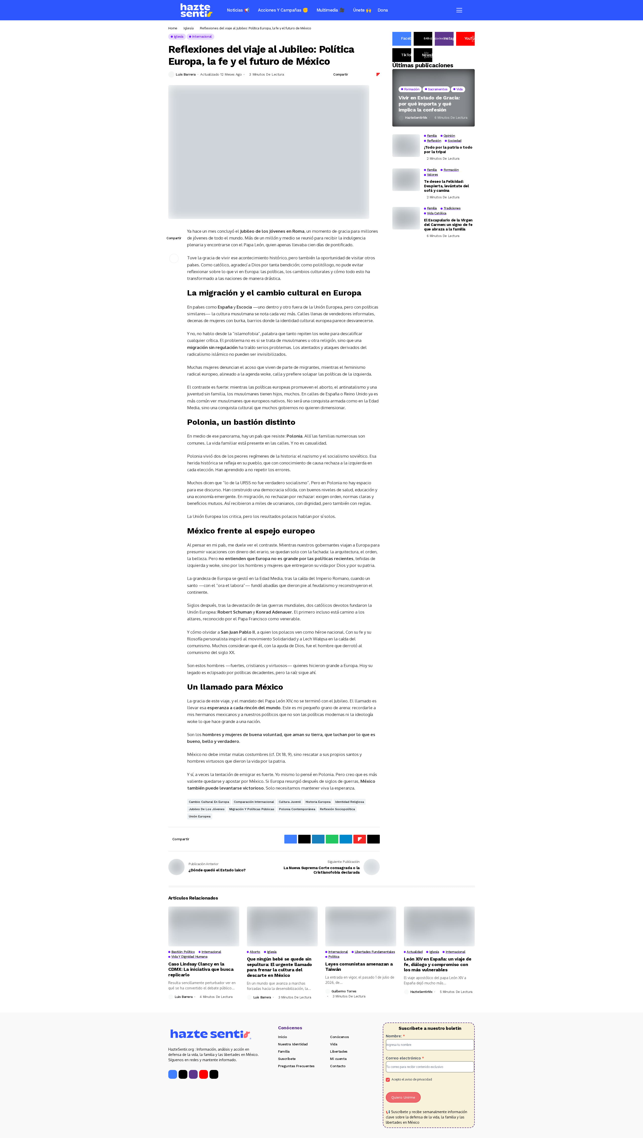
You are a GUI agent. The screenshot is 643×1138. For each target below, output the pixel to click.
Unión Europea (199, 816)
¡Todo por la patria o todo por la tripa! (448, 149)
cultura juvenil (290, 802)
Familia (284, 1051)
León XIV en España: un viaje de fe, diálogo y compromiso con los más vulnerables (437, 964)
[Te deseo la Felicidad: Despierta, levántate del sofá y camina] (406, 179)
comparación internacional (254, 802)
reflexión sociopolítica (337, 809)
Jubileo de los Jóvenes (207, 809)
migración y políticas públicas (251, 809)
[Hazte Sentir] (196, 10)
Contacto (338, 1066)
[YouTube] (203, 1074)
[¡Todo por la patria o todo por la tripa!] (406, 145)
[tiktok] (213, 1074)
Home (172, 28)
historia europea (318, 802)
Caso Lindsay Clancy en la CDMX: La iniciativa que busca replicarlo (201, 969)
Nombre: (395, 1036)
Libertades (338, 1051)
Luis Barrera (186, 74)
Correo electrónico (405, 1058)
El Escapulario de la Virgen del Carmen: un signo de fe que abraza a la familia (448, 224)
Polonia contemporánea (297, 809)
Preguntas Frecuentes (296, 1066)
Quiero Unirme (403, 1097)
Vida (333, 1044)
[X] (183, 1074)
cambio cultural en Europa (209, 802)
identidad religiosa (349, 802)
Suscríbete (287, 1059)
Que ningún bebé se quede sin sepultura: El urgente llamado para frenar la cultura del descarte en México (279, 967)
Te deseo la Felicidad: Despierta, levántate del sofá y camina (446, 186)
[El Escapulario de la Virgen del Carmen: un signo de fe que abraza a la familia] (406, 218)
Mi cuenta (338, 1059)
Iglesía (189, 28)
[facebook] (172, 1074)
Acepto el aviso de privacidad (411, 1079)
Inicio (282, 1037)
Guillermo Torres (344, 991)
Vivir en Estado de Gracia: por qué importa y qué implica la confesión (429, 104)
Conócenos (339, 1037)
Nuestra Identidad (293, 1044)
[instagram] (193, 1074)
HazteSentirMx (416, 118)
